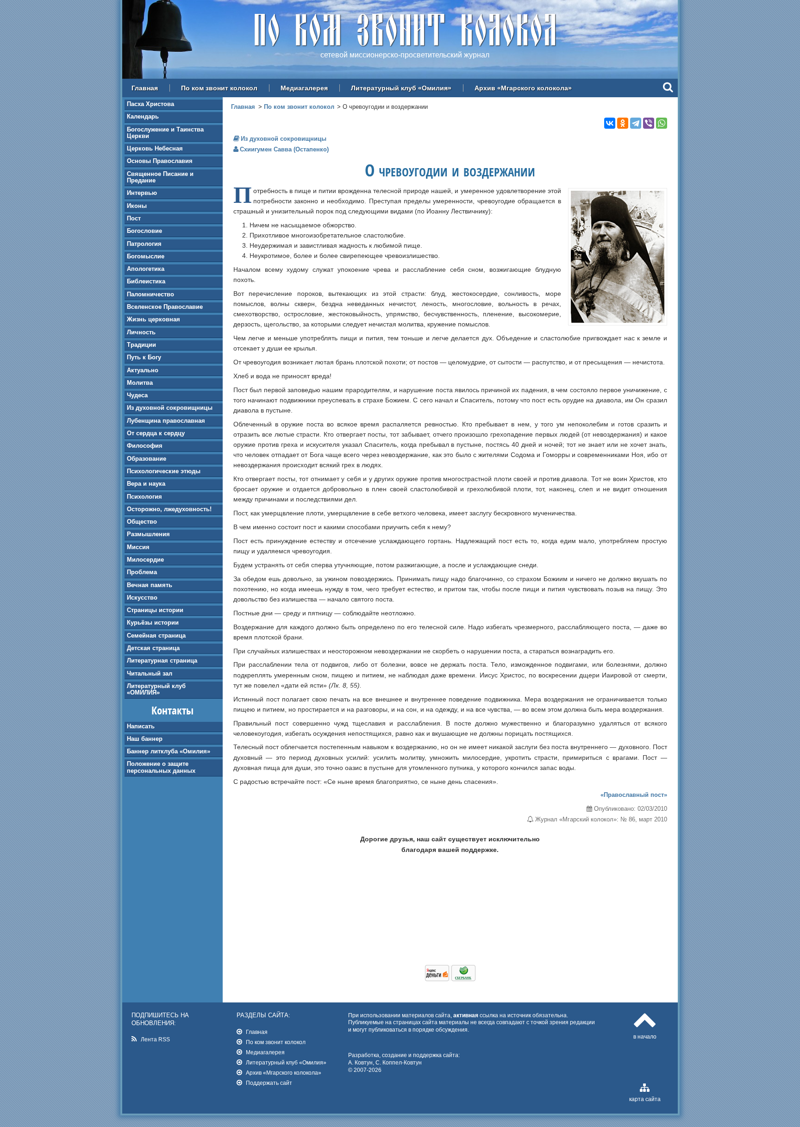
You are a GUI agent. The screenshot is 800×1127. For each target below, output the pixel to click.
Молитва (140, 382)
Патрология (144, 243)
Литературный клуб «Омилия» (401, 88)
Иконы (137, 205)
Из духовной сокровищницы (169, 407)
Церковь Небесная (155, 148)
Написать (141, 726)
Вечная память (149, 585)
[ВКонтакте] (609, 123)
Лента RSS (155, 1039)
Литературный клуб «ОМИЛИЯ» (156, 689)
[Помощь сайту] (450, 979)
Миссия (138, 547)
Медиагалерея (304, 88)
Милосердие (145, 559)
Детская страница (153, 648)
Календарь (143, 116)
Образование (146, 458)
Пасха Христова (150, 103)
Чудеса (137, 395)
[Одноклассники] (622, 123)
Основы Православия (160, 160)
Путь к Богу (144, 357)
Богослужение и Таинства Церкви (165, 132)
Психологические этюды (163, 471)
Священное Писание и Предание (160, 177)
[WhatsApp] (661, 123)
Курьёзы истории (153, 622)
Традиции (141, 344)
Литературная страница (162, 660)
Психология (144, 496)
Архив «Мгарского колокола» (523, 88)
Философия (144, 445)
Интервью (142, 192)
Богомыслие (145, 256)
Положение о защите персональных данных (161, 767)
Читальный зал (149, 673)
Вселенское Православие (165, 306)
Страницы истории (155, 610)
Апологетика (145, 268)
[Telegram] (635, 123)
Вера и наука (146, 483)
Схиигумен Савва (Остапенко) (284, 149)
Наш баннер (144, 738)
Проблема (142, 572)
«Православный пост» (633, 794)
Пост (134, 218)
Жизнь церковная (153, 319)
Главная (144, 88)
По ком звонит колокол (219, 88)
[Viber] (648, 123)
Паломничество (150, 294)
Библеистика (146, 281)
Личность (141, 332)
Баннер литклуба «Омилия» (168, 751)
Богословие (144, 230)
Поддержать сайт (269, 1083)
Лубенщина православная (166, 420)
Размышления (148, 534)
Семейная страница (156, 635)
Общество (142, 521)
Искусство (142, 597)
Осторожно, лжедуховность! (169, 509)
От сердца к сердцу (156, 433)
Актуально (142, 370)
